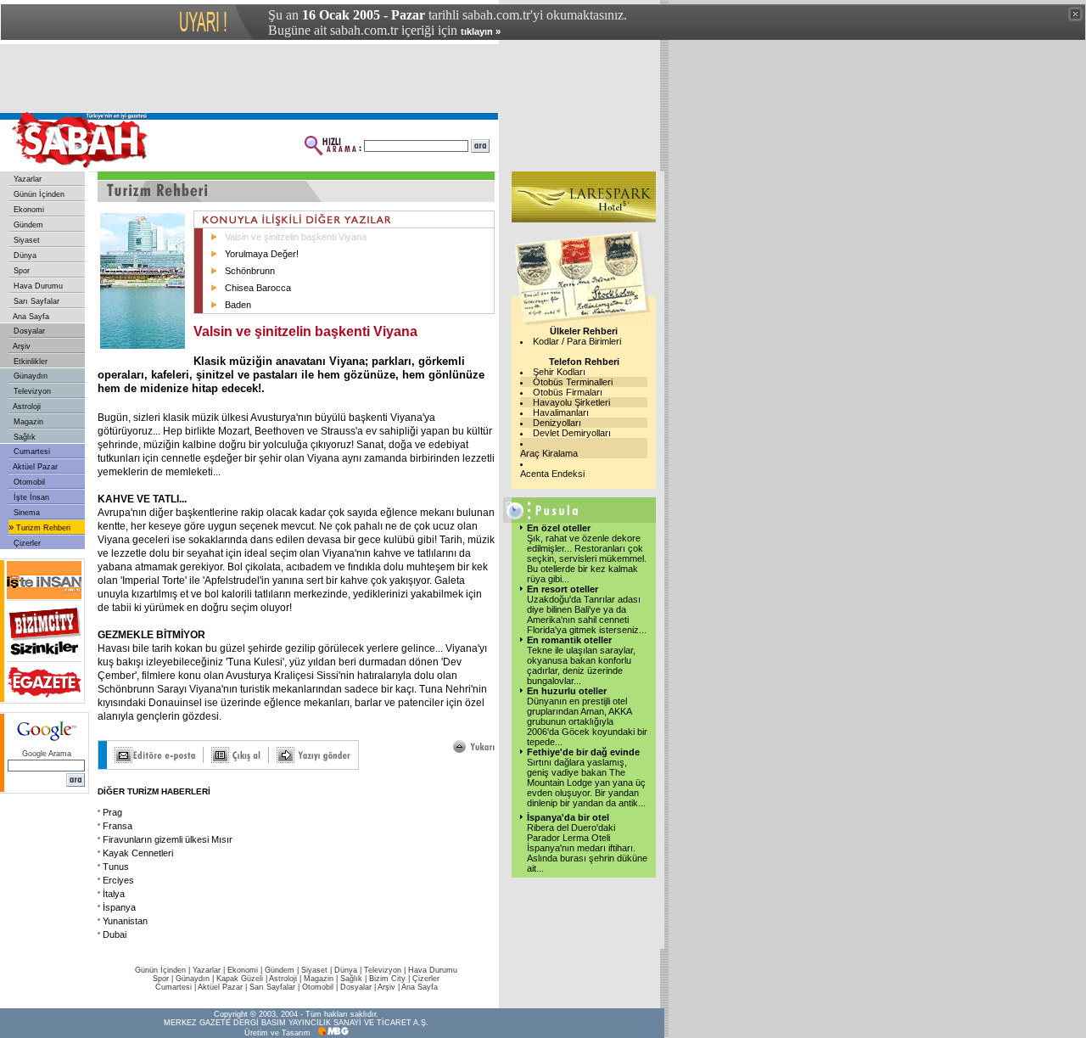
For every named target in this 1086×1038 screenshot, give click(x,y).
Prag (112, 812)
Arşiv (21, 346)
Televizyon (31, 391)
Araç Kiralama (549, 453)
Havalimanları (561, 412)
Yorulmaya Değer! (262, 254)
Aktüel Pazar (34, 467)
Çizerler (26, 543)
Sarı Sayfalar (35, 301)
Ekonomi (27, 209)
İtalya (114, 894)
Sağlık (23, 437)
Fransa (117, 826)
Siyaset (25, 240)
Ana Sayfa (30, 316)
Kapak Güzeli (239, 978)
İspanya (119, 907)
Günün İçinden (37, 194)
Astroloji (26, 406)
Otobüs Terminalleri (573, 382)
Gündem (27, 225)
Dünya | (349, 970)
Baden (238, 305)
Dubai (114, 934)
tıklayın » (481, 31)
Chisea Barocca (258, 288)
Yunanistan (125, 921)
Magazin (27, 422)
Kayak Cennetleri (138, 853)
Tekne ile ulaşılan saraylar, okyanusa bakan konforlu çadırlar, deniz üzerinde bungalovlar (581, 665)
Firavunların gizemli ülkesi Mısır (167, 839)
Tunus (116, 866)
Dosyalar (28, 331)
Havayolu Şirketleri (571, 402)
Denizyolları (557, 423)
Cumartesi (30, 451)
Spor (20, 271)
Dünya (23, 255)
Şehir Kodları (559, 372)
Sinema (25, 512)
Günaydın (29, 376)
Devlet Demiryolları (572, 433)
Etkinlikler (29, 361)
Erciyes (118, 880)
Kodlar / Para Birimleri (577, 341)
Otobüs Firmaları (567, 392)
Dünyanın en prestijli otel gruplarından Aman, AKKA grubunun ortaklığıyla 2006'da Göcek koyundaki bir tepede (587, 721)
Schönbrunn (250, 271)
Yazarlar (26, 179)
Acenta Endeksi (552, 474)
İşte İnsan (30, 497)
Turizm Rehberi (42, 528)
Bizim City (387, 978)
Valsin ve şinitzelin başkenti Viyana (296, 237)
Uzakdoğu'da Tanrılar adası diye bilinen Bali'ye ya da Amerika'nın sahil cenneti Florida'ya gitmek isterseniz (587, 614)
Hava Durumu (37, 286)
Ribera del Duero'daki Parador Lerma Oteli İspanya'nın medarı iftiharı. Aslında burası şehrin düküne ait (587, 847)
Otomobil (28, 482)
